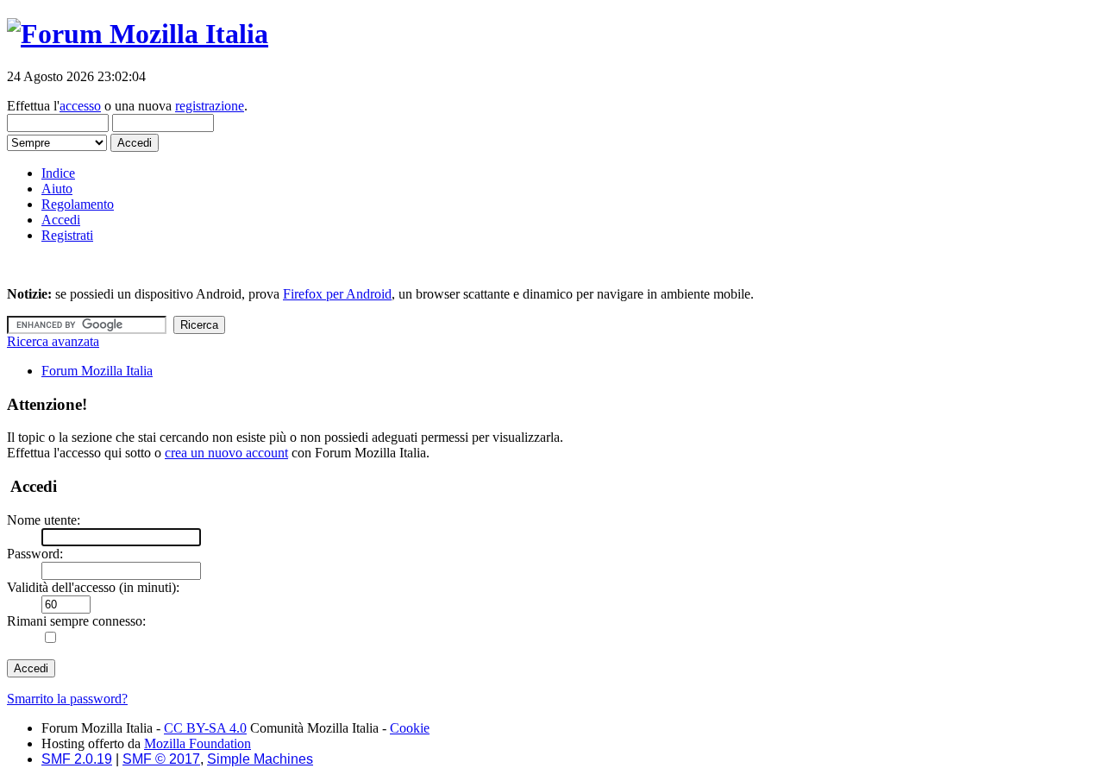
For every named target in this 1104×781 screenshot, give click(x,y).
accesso (80, 105)
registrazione (209, 105)
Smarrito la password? (67, 698)
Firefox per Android (337, 294)
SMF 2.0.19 (76, 759)
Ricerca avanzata (53, 341)
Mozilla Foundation (197, 743)
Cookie (410, 728)
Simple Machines (260, 759)
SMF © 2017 (161, 759)
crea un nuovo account (226, 452)
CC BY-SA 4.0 (205, 728)
